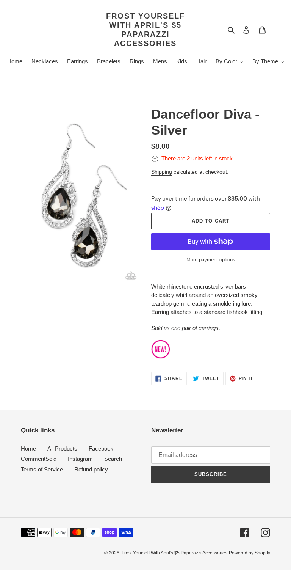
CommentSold (38, 458)
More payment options (210, 259)
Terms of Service (42, 469)
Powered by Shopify (249, 553)
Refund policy (91, 469)
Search (113, 458)
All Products (62, 448)
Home (28, 448)
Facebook (101, 448)
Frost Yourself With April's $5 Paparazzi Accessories (145, 29)
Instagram (80, 458)
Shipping (161, 172)
